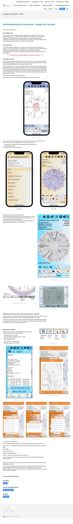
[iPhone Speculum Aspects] (19, 372)
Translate (12, 510)
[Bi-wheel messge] (54, 246)
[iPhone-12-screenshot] (36, 108)
